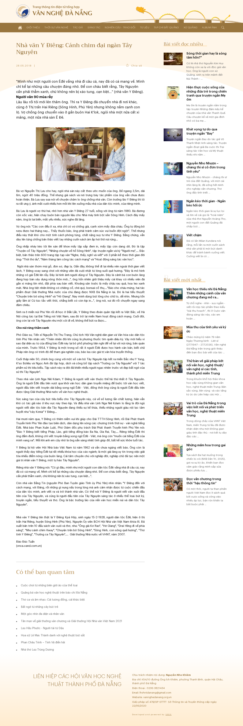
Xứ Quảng (191, 27)
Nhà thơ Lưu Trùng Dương (37, 649)
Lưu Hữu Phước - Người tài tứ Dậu (42, 628)
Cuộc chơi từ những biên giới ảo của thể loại (49, 585)
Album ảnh (209, 27)
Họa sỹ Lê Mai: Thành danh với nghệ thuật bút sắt (53, 635)
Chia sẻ (136, 65)
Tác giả (78, 27)
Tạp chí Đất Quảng (166, 27)
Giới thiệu (33, 27)
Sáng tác (94, 27)
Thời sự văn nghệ (56, 27)
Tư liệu (144, 27)
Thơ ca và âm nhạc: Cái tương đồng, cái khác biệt (53, 599)
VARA (169, 715)
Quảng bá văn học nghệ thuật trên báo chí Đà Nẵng (54, 592)
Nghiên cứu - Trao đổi (120, 27)
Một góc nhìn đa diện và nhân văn (42, 614)
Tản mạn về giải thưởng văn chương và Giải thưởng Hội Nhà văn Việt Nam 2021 (71, 621)
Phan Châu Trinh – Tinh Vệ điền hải (43, 642)
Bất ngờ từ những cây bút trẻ (39, 607)
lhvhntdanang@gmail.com (156, 692)
